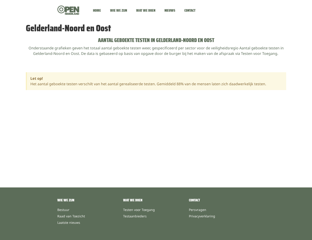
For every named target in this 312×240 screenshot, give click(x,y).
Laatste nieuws (68, 222)
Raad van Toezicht (71, 216)
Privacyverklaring (202, 216)
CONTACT (194, 200)
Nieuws (169, 10)
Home (97, 10)
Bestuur (63, 210)
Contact (190, 10)
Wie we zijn (118, 10)
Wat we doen (145, 10)
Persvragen (197, 210)
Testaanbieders (135, 216)
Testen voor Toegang (139, 210)
